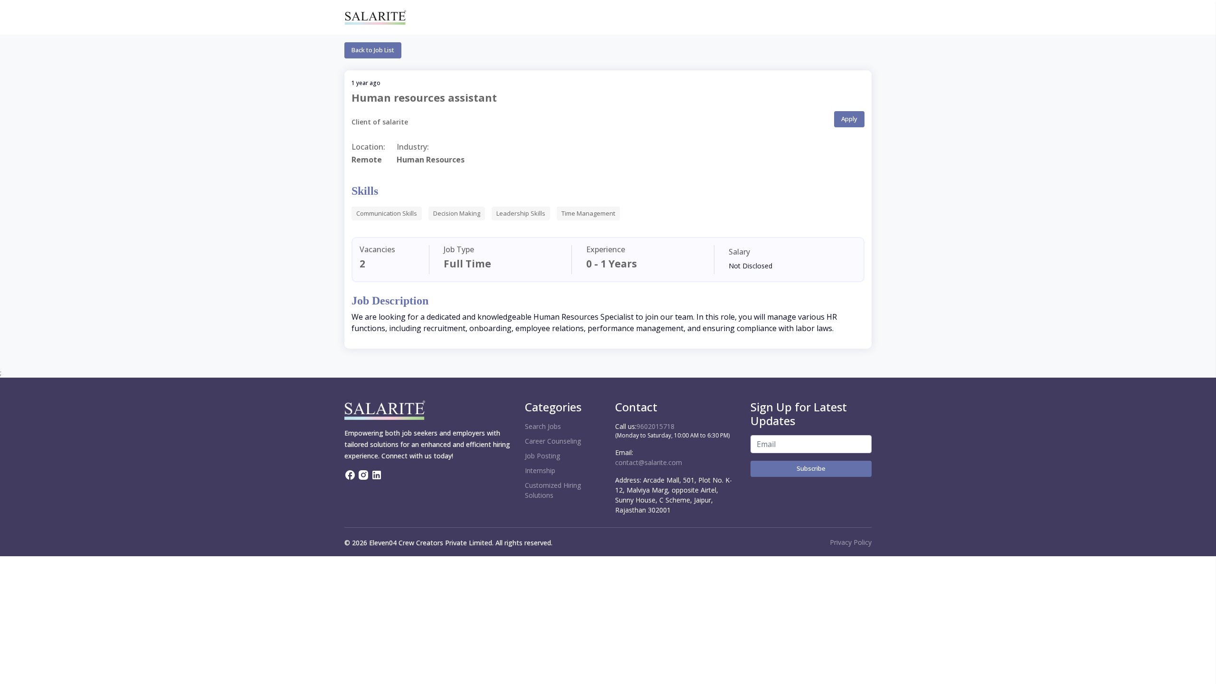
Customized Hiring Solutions (553, 490)
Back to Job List (373, 50)
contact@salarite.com (648, 462)
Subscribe (811, 468)
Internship (540, 470)
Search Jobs (543, 426)
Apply (849, 118)
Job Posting (542, 455)
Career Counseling (553, 441)
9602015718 (655, 426)
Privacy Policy (851, 542)
